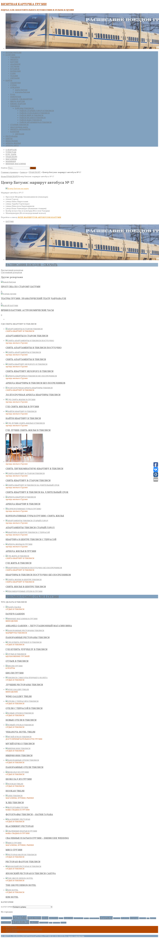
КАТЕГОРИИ (7, 907)
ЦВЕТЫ (9, 138)
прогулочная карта (19, 127)
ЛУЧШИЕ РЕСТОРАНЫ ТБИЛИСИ (24, 684)
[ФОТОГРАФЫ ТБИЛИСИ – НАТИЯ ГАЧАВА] (17, 807)
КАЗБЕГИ (86, 918)
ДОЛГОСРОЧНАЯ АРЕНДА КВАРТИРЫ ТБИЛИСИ (33, 394)
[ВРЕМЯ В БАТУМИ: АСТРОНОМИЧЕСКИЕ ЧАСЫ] (9, 305)
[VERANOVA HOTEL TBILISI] (20, 725)
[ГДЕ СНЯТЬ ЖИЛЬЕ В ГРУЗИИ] (20, 399)
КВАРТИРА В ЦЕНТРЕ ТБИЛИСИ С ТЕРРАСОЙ (31, 539)
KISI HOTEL (12, 897)
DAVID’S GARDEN (15, 613)
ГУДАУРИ (53, 918)
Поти (148, 918)
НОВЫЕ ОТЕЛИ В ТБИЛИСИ (21, 720)
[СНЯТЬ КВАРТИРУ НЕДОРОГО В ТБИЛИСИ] (26, 364)
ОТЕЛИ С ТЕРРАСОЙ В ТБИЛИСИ (24, 708)
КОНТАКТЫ (11, 927)
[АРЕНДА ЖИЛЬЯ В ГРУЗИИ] (19, 544)
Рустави (153, 918)
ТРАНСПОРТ (11, 156)
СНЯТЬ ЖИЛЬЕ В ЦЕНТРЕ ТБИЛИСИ (26, 586)
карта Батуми (21, 90)
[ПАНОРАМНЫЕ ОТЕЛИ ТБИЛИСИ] (22, 760)
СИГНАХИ (15, 78)
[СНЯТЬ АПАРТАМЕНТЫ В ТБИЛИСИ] (23, 352)
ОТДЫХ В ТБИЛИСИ (17, 661)
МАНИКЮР (11, 161)
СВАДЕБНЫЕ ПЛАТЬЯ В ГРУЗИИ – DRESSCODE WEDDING (37, 838)
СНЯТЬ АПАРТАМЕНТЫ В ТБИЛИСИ (26, 359)
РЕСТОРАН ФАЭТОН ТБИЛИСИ (23, 861)
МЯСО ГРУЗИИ (14, 849)
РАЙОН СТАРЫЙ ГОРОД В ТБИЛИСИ (37, 110)
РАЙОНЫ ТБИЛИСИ (24, 108)
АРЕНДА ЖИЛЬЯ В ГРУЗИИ (21, 551)
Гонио (61, 918)
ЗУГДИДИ (14, 66)
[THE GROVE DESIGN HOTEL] (19, 878)
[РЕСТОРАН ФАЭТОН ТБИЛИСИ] (21, 854)
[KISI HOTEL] (12, 890)
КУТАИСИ (14, 69)
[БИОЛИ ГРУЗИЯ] (14, 666)
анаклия (63, 923)
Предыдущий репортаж (12, 270)
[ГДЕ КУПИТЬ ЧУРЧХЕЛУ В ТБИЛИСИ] (24, 642)
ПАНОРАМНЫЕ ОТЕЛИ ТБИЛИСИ (24, 767)
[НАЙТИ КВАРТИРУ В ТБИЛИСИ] (21, 411)
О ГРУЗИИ (10, 55)
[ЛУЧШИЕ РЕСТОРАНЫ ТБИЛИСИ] (26, 677)
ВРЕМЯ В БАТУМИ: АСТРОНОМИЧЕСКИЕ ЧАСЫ (27, 310)
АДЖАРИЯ (15, 87)
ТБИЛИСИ (15, 57)
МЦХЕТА (14, 59)
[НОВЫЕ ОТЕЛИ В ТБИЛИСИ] (20, 713)
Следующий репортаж (11, 272)
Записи (23, 172)
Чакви (50, 923)
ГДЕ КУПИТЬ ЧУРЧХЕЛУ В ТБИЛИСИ (26, 649)
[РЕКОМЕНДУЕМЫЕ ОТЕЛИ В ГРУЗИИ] (24, 591)
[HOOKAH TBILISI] (14, 784)
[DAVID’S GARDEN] (13, 607)
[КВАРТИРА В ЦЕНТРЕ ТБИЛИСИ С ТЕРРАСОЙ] (28, 532)
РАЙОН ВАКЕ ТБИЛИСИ (31, 120)
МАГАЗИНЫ (11, 159)
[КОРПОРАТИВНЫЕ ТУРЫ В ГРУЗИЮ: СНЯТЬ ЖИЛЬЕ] (23, 509)
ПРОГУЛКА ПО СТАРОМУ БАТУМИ (20, 286)
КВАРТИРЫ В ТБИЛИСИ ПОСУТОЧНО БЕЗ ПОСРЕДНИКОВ (38, 574)
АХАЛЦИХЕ (15, 64)
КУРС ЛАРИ (11, 154)
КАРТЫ (9, 80)
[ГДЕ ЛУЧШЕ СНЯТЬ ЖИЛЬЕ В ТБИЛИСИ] (25, 423)
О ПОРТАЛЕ (11, 150)
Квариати (116, 918)
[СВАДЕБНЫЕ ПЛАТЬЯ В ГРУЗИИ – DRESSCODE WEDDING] (21, 831)
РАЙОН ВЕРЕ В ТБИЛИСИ (31, 115)
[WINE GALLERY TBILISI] (17, 689)
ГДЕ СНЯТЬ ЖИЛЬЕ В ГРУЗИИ (22, 406)
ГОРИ (13, 73)
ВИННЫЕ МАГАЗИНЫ (16, 163)
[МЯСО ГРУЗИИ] (13, 843)
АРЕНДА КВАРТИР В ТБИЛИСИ (23, 504)
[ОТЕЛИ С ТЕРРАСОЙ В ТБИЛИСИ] (22, 701)
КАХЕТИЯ (14, 131)
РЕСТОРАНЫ (12, 136)
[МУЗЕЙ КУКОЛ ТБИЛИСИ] (18, 736)
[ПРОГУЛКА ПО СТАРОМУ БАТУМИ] (8, 282)
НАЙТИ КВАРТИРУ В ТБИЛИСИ (23, 418)
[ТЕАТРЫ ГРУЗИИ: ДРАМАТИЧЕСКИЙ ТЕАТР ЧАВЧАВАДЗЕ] (8, 293)
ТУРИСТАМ (11, 152)
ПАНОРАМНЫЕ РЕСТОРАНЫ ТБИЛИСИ (28, 637)
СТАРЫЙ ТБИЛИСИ (19, 124)
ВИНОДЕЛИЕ (12, 141)
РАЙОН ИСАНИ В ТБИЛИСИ (33, 117)
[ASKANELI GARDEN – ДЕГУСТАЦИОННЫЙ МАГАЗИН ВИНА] (21, 618)
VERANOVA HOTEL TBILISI (20, 731)
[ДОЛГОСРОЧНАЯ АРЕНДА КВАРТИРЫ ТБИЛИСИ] (29, 388)
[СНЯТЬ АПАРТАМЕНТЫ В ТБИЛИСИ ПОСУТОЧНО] (30, 340)
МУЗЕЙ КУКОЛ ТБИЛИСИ (20, 743)
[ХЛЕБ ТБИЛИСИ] (14, 795)
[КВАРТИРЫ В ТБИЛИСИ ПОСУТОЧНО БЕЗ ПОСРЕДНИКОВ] (34, 567)
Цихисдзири (43, 923)
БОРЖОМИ (15, 71)
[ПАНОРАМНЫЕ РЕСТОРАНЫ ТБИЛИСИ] (25, 630)
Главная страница (9, 172)
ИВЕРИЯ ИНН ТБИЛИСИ (19, 755)
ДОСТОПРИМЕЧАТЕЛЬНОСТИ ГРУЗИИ (24, 929)
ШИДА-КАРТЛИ (17, 101)
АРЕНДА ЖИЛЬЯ (13, 143)
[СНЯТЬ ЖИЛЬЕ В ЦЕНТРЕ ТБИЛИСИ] (24, 579)
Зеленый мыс (78, 918)
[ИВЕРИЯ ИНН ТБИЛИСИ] (18, 748)
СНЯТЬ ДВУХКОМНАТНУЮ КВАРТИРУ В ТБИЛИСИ (34, 468)
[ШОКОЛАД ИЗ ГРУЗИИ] (17, 772)
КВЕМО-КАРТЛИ (18, 103)
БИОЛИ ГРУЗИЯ (15, 673)
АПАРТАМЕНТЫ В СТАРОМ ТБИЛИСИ (27, 335)
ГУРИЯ (13, 85)
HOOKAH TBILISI (15, 790)
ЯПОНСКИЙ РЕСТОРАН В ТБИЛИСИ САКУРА (31, 873)
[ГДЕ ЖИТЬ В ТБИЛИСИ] (17, 556)
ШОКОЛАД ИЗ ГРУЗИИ (19, 779)
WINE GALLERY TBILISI (19, 696)
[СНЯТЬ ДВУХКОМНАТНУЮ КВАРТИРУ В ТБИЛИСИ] (25, 461)
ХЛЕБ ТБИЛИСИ (15, 802)
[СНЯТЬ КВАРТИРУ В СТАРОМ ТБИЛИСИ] (25, 473)
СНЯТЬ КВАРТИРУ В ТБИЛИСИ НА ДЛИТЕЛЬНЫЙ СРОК (37, 492)
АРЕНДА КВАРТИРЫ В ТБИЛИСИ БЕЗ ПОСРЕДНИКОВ (35, 383)
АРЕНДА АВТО (12, 145)
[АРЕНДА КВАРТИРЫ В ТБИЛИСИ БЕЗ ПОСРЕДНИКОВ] (31, 376)
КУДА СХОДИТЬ (94, 918)
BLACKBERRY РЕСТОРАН (20, 826)
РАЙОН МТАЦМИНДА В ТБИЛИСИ (36, 122)
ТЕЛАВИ (14, 76)
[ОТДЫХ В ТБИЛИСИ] (16, 654)
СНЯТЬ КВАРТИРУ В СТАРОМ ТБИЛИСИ (28, 480)
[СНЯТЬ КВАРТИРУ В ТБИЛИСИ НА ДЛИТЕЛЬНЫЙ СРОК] (32, 485)
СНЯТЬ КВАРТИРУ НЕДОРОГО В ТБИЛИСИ (29, 371)
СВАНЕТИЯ (15, 83)
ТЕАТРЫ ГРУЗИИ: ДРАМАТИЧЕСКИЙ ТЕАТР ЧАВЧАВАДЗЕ (33, 298)
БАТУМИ (14, 62)
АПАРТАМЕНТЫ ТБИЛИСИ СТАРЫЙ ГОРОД (30, 527)
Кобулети (125, 918)
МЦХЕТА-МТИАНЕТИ (20, 129)
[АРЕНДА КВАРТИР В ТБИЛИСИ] (21, 497)
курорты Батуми (22, 92)
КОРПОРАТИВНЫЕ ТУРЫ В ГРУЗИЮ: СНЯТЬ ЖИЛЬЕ (35, 515)
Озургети (142, 918)
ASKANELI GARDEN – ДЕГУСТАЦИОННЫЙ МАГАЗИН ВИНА (39, 625)
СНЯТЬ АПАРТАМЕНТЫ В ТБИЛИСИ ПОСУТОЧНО (34, 347)
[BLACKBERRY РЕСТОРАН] (18, 819)
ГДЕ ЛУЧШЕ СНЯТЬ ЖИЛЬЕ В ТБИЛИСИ (28, 430)
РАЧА (12, 94)
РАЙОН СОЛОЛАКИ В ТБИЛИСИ (35, 113)
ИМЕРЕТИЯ (15, 96)
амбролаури (56, 923)
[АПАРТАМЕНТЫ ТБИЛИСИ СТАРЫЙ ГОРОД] (27, 520)
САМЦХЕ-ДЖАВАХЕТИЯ (21, 99)
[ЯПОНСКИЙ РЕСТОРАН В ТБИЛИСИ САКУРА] (23, 866)
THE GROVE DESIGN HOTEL (21, 885)
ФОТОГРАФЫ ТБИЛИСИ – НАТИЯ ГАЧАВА (29, 814)
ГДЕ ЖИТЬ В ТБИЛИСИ (18, 563)
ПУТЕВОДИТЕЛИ (13, 52)
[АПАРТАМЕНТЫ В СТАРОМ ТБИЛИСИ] (24, 329)
